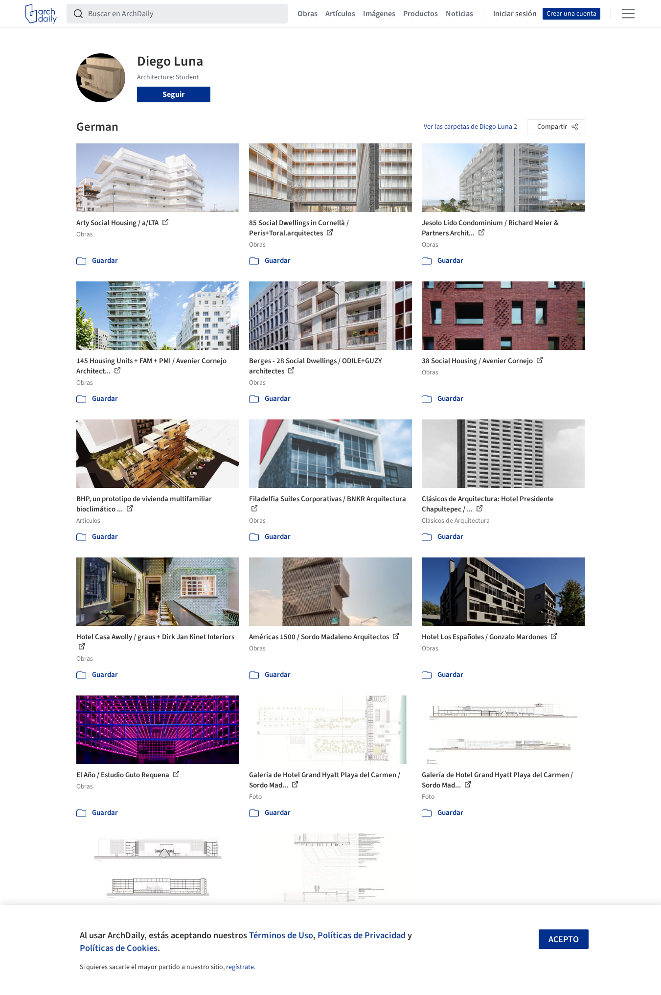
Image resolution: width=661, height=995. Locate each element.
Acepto (563, 939)
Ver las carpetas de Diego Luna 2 (470, 126)
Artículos (340, 13)
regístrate (240, 967)
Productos (420, 13)
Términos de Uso (281, 935)
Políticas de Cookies (119, 948)
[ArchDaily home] (41, 13)
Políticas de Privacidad (362, 935)
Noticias (459, 13)
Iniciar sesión (515, 13)
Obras (307, 13)
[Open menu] (628, 14)
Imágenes (379, 13)
